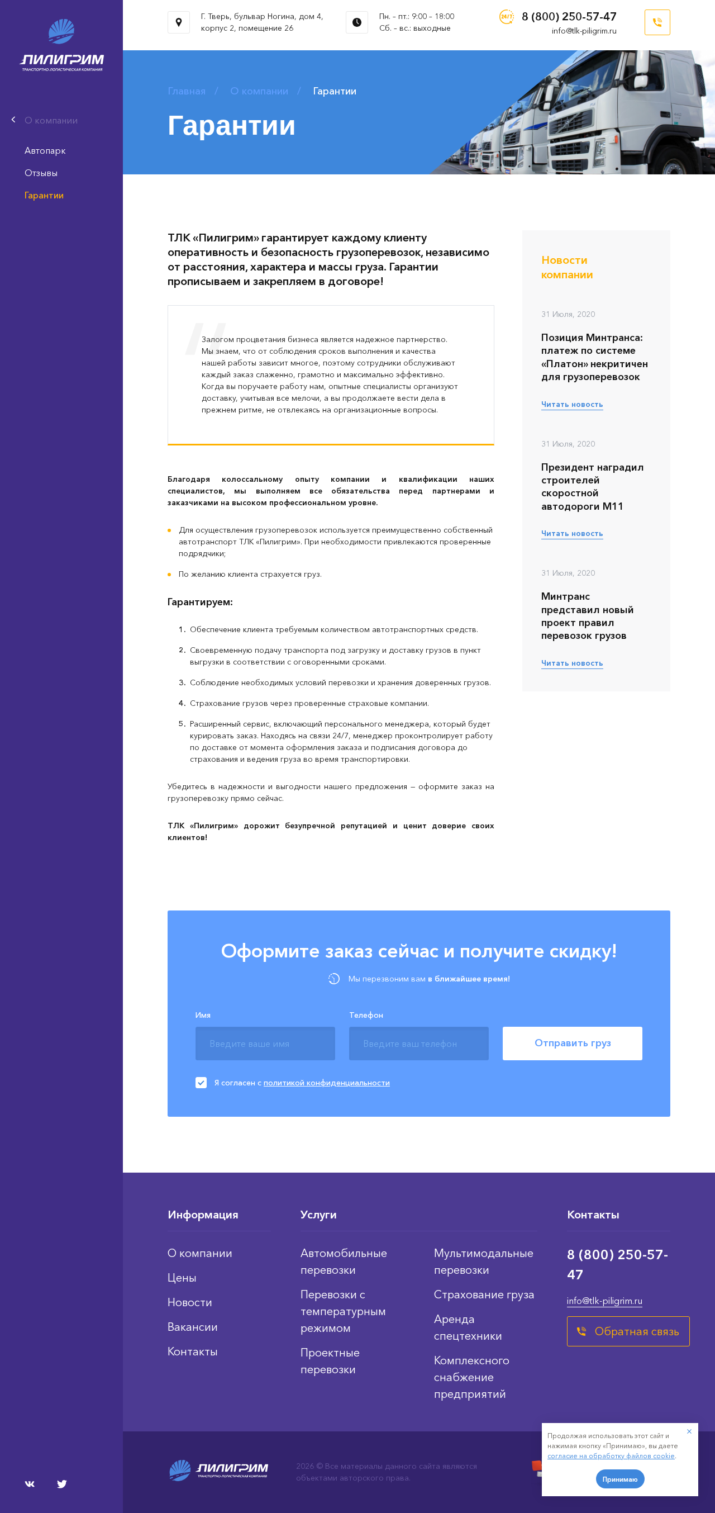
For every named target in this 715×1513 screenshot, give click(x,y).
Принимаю (620, 1479)
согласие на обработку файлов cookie (611, 1456)
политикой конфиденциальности (327, 1083)
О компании (259, 91)
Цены (182, 1277)
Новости (190, 1302)
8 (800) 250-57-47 (569, 16)
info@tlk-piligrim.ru (584, 31)
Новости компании (567, 267)
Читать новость (572, 404)
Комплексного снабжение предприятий (471, 1377)
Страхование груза (484, 1294)
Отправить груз (573, 1043)
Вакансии (193, 1327)
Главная (187, 91)
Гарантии (44, 195)
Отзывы (41, 172)
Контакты (193, 1351)
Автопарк (45, 150)
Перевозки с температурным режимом (343, 1311)
